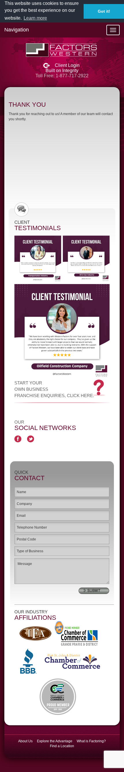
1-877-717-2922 (72, 75)
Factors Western (62, 50)
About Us (25, 741)
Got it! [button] (104, 11)
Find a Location (62, 746)
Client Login (67, 65)
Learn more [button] (35, 18)
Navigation (16, 30)
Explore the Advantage (54, 741)
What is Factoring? (91, 741)
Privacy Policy (87, 416)
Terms (49, 416)
